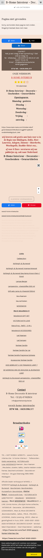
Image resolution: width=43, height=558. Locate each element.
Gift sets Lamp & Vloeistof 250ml (21, 291)
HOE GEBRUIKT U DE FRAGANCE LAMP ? (21, 365)
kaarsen (5, 501)
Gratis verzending (9, 461)
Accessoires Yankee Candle (21, 360)
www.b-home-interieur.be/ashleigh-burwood (16, 216)
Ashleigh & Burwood (21, 263)
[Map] (21, 179)
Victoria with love (15, 495)
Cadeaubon (21, 258)
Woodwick (19, 498)
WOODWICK (21, 306)
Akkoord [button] (34, 554)
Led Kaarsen (21, 335)
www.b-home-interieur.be (21, 405)
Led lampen (21, 340)
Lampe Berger (21, 281)
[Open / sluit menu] (2, 2)
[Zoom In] (38, 188)
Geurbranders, (27, 488)
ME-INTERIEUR (24, 77)
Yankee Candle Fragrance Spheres (21, 355)
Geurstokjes (17, 491)
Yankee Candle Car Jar (21, 350)
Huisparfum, (7, 491)
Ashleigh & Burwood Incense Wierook (21, 268)
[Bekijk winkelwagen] (40, 2)
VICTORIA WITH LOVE (21, 321)
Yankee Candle (21, 345)
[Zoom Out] (38, 192)
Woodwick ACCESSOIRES (21, 330)
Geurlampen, (15, 488)
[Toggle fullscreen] (38, 165)
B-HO (14, 77)
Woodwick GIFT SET (21, 316)
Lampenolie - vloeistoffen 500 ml (21, 286)
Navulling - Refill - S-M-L (21, 326)
